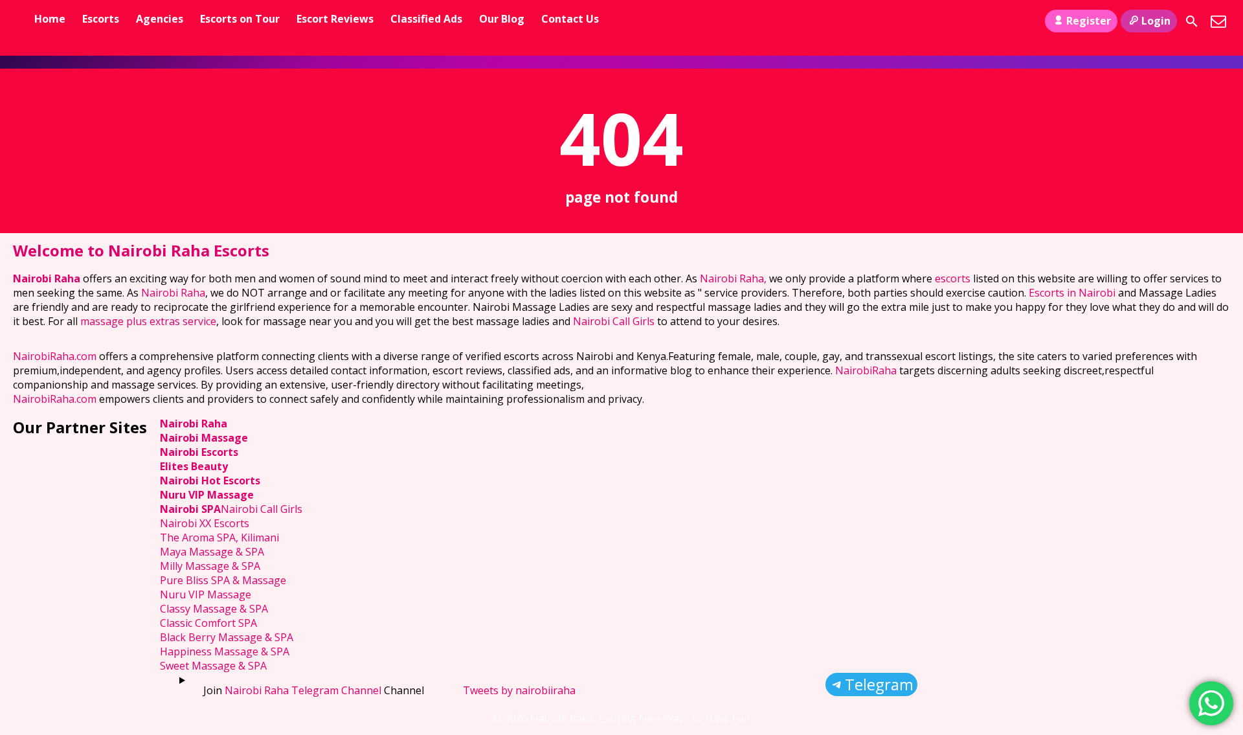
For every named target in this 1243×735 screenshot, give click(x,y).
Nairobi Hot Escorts (210, 480)
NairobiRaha (866, 370)
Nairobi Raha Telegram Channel (303, 690)
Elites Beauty (194, 466)
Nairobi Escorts (199, 452)
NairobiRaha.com (54, 356)
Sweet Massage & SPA (213, 666)
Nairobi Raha (46, 278)
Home (49, 19)
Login (1155, 21)
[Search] (1192, 21)
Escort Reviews (335, 19)
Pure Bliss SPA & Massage (223, 580)
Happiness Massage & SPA (224, 651)
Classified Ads (426, 19)
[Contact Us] (1218, 21)
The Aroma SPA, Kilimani (219, 537)
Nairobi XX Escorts (204, 523)
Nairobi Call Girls (614, 321)
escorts (954, 278)
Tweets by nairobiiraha (519, 690)
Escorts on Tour (240, 19)
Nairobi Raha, (733, 278)
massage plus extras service (148, 321)
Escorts (100, 19)
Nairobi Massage (204, 438)
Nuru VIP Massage (207, 495)
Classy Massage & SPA (214, 609)
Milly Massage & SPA (210, 566)
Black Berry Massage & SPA (226, 637)
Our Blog (501, 19)
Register (1088, 21)
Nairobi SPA (190, 509)
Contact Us (570, 19)
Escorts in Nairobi (1072, 293)
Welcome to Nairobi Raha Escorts (141, 250)
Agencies (159, 19)
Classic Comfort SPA (208, 623)
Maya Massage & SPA (212, 552)
